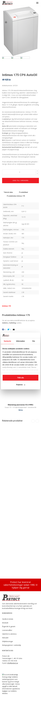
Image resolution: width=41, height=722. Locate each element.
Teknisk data (8, 192)
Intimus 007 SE (20, 491)
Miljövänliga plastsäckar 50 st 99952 (20, 405)
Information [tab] (20, 341)
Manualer (5, 638)
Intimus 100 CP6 (20, 528)
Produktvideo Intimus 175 (16, 196)
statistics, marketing (9, 323)
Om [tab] (33, 341)
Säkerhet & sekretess (9, 634)
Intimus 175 (6, 306)
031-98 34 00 (12, 661)
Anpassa (19, 384)
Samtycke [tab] (7, 341)
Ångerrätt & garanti (8, 626)
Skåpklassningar (7, 641)
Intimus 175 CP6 (20, 566)
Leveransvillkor (7, 630)
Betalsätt (5, 623)
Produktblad (23, 192)
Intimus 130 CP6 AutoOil (20, 454)
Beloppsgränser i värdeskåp (11, 645)
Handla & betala (7, 619)
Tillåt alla (20, 378)
